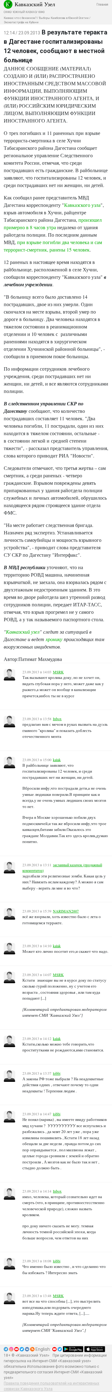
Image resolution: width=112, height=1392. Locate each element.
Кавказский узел (23, 631)
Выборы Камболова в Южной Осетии (64, 18)
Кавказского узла (82, 205)
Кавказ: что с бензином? (20, 18)
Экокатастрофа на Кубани (21, 22)
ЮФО (41, 12)
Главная (102, 4)
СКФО (7, 12)
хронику (54, 639)
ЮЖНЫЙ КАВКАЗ (24, 12)
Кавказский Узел (35, 4)
